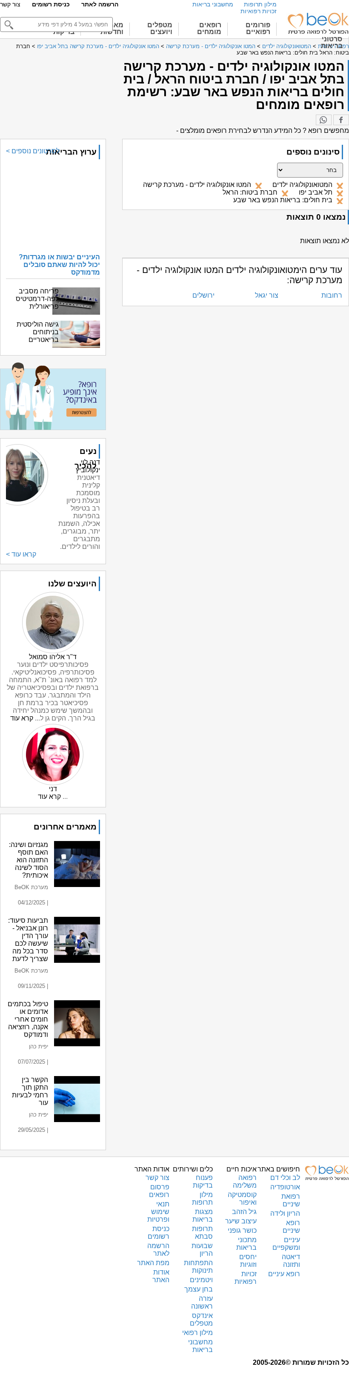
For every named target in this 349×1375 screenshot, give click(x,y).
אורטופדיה (285, 1187)
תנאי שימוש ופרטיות (158, 1211)
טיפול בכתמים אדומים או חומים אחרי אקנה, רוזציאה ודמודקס (28, 1019)
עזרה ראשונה (202, 1302)
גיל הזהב (244, 1211)
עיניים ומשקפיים (286, 1243)
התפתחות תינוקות (198, 1266)
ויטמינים (201, 1279)
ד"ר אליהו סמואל (53, 656)
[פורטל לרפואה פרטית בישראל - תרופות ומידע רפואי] (317, 23)
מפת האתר (153, 1262)
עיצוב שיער (241, 1221)
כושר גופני (242, 1230)
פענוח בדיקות (203, 1181)
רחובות (331, 295)
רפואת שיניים (290, 1200)
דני (53, 788)
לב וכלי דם (285, 1177)
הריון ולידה (285, 1213)
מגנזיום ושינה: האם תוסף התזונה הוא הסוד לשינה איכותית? (28, 860)
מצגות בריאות (202, 1215)
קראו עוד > (21, 554)
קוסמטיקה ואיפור (242, 1198)
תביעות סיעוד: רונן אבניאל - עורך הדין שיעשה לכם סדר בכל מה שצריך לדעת (28, 939)
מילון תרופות (260, 4)
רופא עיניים (284, 1273)
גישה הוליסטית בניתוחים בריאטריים (38, 332)
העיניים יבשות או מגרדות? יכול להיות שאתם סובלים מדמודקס (59, 264)
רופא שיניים (291, 1226)
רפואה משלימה (245, 1181)
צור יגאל (266, 295)
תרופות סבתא (202, 1232)
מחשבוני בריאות (212, 4)
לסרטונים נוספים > (33, 151)
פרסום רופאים (159, 1190)
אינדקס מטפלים (201, 1319)
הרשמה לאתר (99, 4)
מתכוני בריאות (246, 1243)
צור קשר (10, 4)
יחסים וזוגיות (248, 1260)
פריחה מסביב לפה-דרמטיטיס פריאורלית (37, 298)
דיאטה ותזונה (291, 1260)
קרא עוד (21, 718)
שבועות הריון (202, 1249)
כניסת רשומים (51, 4)
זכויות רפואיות (258, 11)
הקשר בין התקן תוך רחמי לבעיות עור (30, 1091)
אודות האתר (160, 1276)
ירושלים (203, 295)
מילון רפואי (197, 1332)
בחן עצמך (198, 1289)
